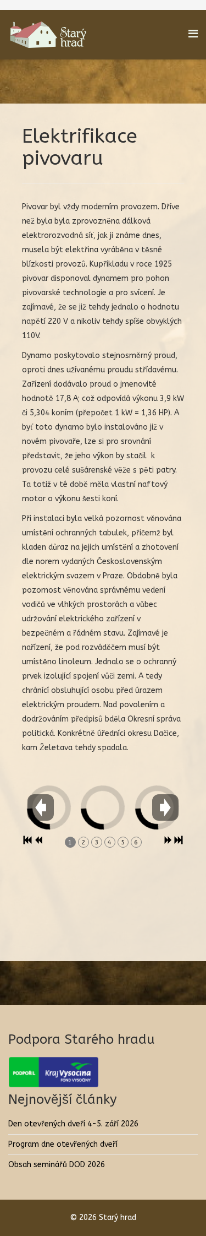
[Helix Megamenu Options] (193, 34)
